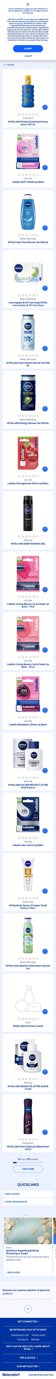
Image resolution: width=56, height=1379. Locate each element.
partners (19, 23)
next (52, 1247)
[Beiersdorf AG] (11, 1375)
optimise (17, 11)
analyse (27, 9)
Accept (28, 48)
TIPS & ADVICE (27, 1358)
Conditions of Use (20, 1335)
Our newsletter (27, 1366)
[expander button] (28, 1309)
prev (3, 1247)
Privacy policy (38, 1335)
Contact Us (22, 1339)
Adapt (28, 56)
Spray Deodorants (16, 1202)
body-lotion (13, 1194)
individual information (26, 21)
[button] (45, 107)
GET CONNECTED (28, 1321)
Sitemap (35, 1339)
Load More (28, 1169)
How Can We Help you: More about (28, 1348)
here (31, 13)
